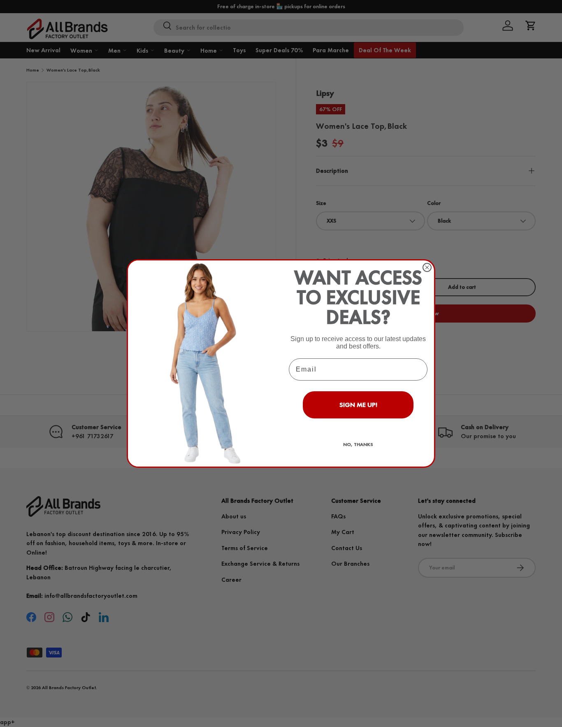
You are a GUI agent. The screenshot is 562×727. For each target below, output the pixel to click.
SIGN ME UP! (358, 404)
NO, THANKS (358, 444)
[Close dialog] (427, 267)
